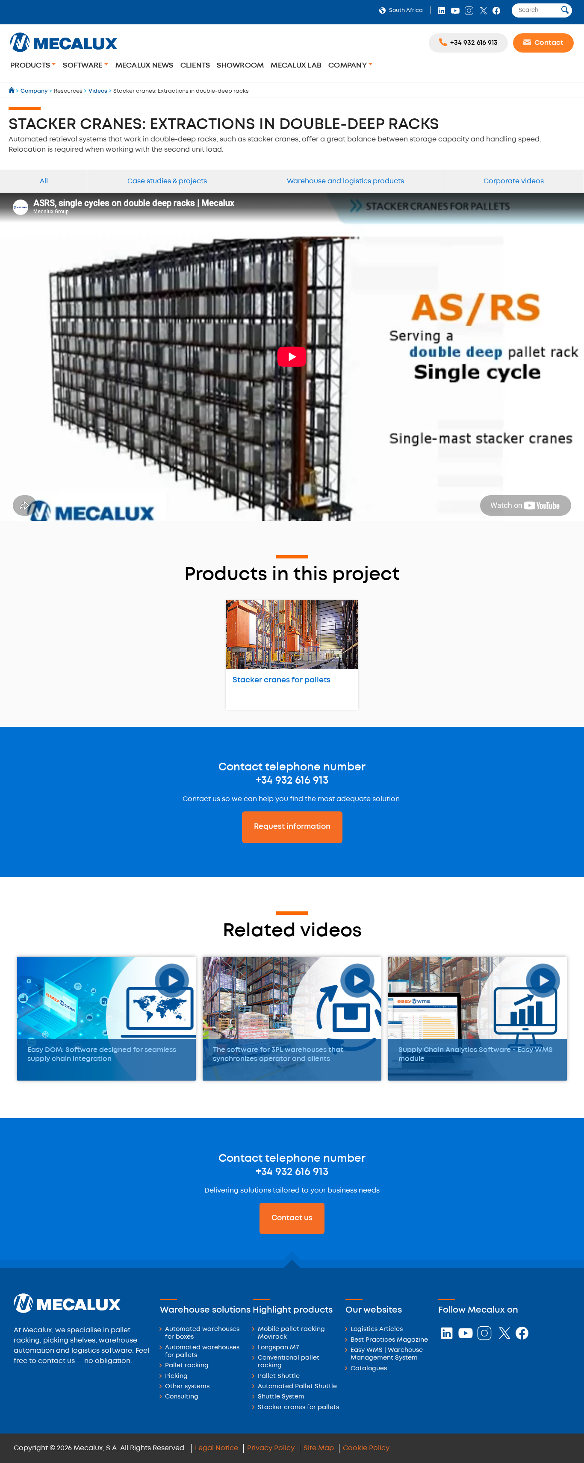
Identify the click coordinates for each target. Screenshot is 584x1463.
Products (31, 65)
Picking (176, 1376)
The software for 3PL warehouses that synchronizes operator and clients (278, 1054)
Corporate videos (514, 181)
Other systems (187, 1387)
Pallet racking (187, 1366)
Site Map (319, 1448)
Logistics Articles (377, 1329)
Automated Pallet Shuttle (297, 1387)
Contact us (292, 1218)
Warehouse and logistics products (345, 181)
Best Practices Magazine (389, 1340)
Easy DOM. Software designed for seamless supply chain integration (101, 1054)
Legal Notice (216, 1448)
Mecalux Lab (296, 65)
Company (348, 65)
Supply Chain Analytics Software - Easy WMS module (475, 1054)
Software (83, 65)
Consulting (181, 1397)
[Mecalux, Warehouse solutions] (63, 53)
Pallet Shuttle (279, 1376)
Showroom (240, 65)
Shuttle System (281, 1397)
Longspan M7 (278, 1348)
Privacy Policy (271, 1448)
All (44, 181)
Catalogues (369, 1369)
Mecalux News (144, 65)
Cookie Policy (366, 1448)
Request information (292, 826)
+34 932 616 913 (292, 780)
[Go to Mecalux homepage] (12, 91)
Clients (195, 65)
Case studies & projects (167, 181)
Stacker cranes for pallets (281, 680)
